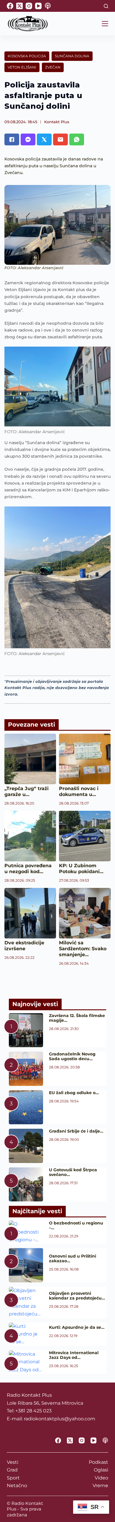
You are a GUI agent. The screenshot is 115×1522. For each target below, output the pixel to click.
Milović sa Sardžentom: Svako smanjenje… (82, 948)
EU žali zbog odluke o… (74, 1092)
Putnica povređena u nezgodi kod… (28, 868)
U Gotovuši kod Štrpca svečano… (73, 1172)
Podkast (98, 1462)
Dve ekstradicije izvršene (24, 945)
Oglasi (101, 1470)
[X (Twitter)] (19, 6)
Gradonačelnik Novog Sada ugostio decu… (72, 1056)
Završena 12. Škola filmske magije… (77, 1018)
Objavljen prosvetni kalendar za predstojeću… (77, 1296)
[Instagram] (29, 6)
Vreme (100, 1485)
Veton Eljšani (22, 67)
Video (101, 1478)
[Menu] (105, 23)
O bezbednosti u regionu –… (76, 1225)
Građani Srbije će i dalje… (76, 1131)
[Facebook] (10, 6)
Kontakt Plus (56, 121)
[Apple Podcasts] (48, 6)
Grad (12, 1470)
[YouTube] (38, 6)
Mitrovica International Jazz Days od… (73, 1355)
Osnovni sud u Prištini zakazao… (72, 1258)
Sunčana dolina (72, 56)
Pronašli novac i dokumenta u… (78, 791)
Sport (13, 1478)
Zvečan (52, 67)
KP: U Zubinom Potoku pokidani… (81, 868)
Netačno (17, 1485)
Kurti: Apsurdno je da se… (76, 1327)
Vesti (12, 1462)
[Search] (106, 6)
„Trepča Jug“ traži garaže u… (26, 791)
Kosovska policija (27, 56)
